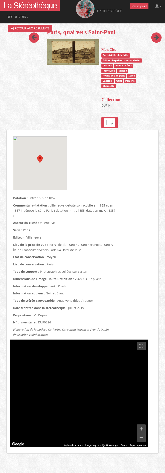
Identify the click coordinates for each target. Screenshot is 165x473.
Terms (124, 445)
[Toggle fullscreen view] (141, 346)
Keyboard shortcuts (73, 445)
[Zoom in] (141, 428)
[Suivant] (153, 31)
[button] (39, 159)
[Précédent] (34, 31)
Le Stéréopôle (108, 11)
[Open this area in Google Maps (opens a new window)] (18, 444)
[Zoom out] (141, 437)
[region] (79, 393)
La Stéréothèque (30, 5)
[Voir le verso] (109, 122)
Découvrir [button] (16, 17)
